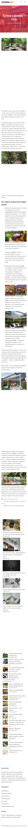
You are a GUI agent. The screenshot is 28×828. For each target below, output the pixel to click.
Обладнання (5, 804)
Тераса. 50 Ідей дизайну (16, 690)
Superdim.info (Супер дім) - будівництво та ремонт (15, 825)
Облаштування (5, 798)
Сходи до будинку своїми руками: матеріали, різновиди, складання (16, 661)
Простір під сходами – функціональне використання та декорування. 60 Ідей (14, 555)
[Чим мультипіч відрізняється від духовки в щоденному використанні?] (11, 525)
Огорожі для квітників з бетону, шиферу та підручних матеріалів (16, 744)
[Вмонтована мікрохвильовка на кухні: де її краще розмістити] (11, 566)
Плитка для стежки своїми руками (13, 506)
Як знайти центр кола (15, 750)
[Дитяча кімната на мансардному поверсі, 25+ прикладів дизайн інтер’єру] (11, 599)
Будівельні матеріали (7, 806)
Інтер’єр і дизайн (6, 793)
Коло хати (15, 499)
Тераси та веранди (14, 728)
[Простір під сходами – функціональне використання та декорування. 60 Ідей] (11, 545)
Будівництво (5, 791)
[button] (21, 2)
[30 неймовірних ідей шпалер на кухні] (11, 583)
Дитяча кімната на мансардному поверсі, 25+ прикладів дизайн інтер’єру (12, 608)
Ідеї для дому (7, 499)
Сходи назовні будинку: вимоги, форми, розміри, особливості (16, 736)
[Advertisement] (14, 65)
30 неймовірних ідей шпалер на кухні (14, 589)
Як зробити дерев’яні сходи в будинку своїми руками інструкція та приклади (17, 722)
